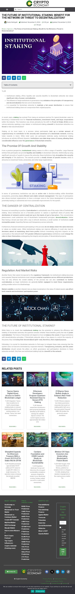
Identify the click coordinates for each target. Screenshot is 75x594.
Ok (32, 591)
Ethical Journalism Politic (54, 581)
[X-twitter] (52, 572)
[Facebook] (47, 572)
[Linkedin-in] (63, 572)
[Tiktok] (68, 572)
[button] (7, 9)
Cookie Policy (45, 583)
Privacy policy (40, 591)
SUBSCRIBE (63, 552)
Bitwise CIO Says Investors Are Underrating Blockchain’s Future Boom (62, 456)
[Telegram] (57, 572)
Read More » (12, 426)
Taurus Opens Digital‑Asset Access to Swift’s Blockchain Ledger (13, 394)
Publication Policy (60, 579)
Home (4, 29)
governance (29, 141)
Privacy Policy (47, 579)
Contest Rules (56, 583)
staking (35, 330)
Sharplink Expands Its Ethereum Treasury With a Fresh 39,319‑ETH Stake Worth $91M (13, 456)
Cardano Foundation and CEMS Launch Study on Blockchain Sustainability (37, 457)
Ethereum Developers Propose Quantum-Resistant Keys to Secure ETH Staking (37, 396)
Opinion (10, 29)
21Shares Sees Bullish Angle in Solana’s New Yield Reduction (62, 394)
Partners (65, 583)
